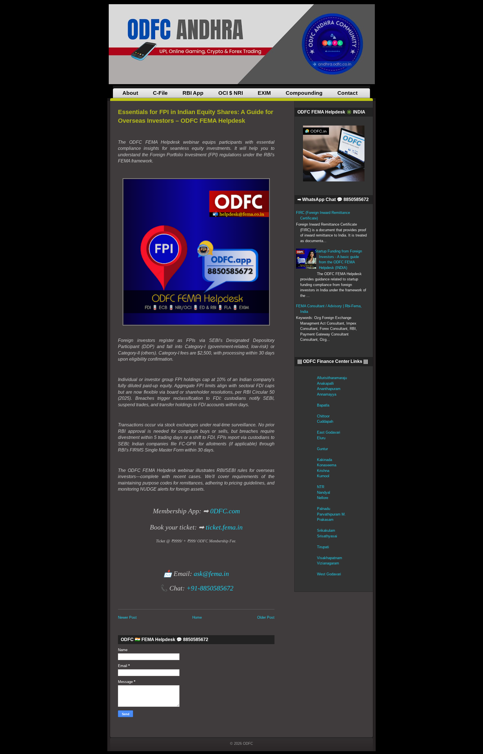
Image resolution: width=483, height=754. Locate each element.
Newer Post (127, 617)
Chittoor (323, 416)
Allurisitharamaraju (332, 378)
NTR (320, 487)
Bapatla (323, 405)
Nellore (322, 498)
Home (197, 617)
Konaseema (326, 465)
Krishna (323, 471)
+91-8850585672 (209, 588)
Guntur (322, 449)
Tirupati (323, 547)
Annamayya (326, 394)
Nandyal (323, 492)
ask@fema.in (211, 573)
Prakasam (325, 519)
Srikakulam (326, 530)
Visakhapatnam (329, 558)
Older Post (265, 617)
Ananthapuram (328, 389)
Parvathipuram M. (331, 514)
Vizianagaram (328, 563)
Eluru (321, 438)
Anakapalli (325, 383)
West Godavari (329, 574)
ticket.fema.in (224, 527)
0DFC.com (225, 511)
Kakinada (324, 460)
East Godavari (328, 432)
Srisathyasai (327, 536)
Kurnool (323, 476)
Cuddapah (325, 421)
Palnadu (323, 509)
